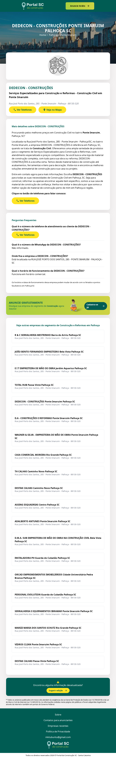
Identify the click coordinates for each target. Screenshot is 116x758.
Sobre (58, 714)
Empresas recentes (58, 725)
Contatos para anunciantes (58, 720)
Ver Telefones (24, 109)
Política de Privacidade (58, 731)
